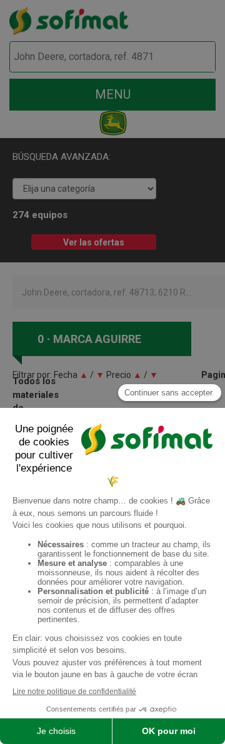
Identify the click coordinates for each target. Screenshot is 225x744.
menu (113, 94)
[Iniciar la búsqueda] (191, 57)
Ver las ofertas (93, 242)
